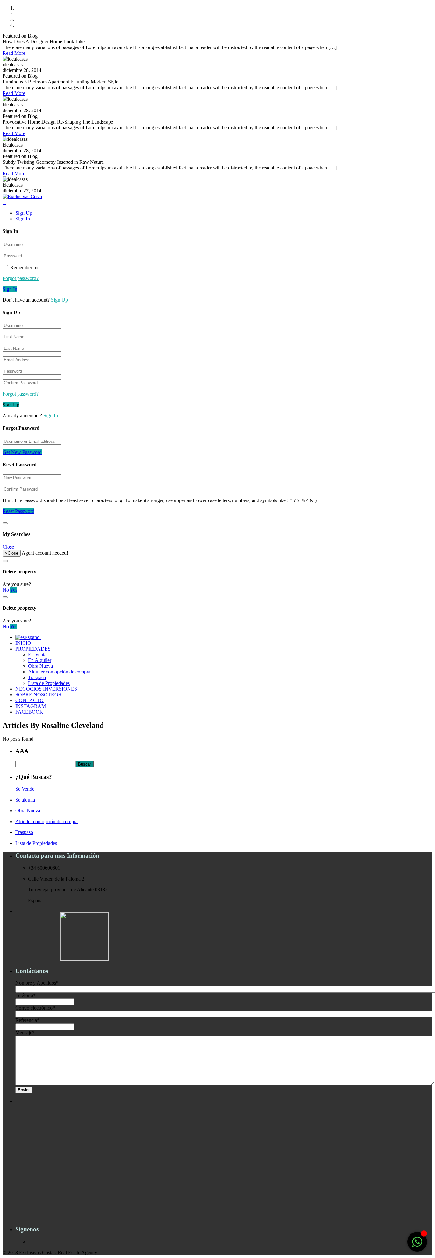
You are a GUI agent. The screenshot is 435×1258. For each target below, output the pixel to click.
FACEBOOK (29, 712)
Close (8, 547)
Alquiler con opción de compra (59, 671)
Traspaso (37, 677)
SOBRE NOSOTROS (38, 694)
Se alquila (25, 799)
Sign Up (23, 213)
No (6, 590)
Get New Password (22, 452)
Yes (13, 590)
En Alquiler (39, 660)
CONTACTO (29, 700)
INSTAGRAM (30, 706)
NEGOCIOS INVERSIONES (46, 689)
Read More (14, 53)
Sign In (22, 218)
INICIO (23, 643)
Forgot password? (21, 278)
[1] (417, 1245)
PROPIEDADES (33, 648)
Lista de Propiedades (49, 683)
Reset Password (18, 511)
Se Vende (24, 789)
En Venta (37, 654)
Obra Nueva (40, 666)
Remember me (24, 267)
